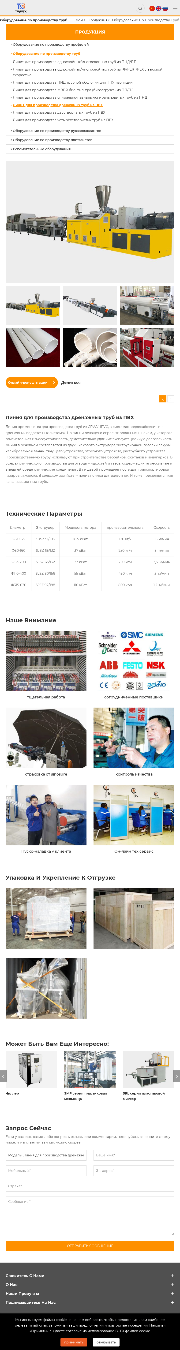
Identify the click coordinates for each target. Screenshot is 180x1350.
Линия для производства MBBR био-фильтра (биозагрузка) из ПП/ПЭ (73, 90)
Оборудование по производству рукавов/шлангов (57, 130)
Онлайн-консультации (28, 382)
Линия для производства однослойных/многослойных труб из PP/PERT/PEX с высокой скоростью (87, 72)
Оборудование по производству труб (145, 20)
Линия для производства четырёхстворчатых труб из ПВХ (63, 120)
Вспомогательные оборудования (42, 149)
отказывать (106, 1342)
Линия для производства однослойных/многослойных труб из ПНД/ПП (75, 62)
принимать (73, 1342)
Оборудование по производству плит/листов (52, 140)
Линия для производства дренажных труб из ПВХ (58, 105)
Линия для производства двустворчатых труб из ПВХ (59, 112)
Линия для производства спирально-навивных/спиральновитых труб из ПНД (80, 97)
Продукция (97, 20)
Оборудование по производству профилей (51, 44)
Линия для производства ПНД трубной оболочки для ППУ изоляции (73, 82)
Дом (79, 20)
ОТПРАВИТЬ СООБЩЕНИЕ (90, 1246)
